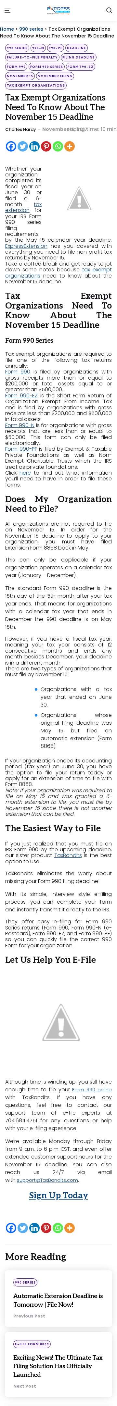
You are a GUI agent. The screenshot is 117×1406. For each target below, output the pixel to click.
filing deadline (78, 57)
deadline (76, 48)
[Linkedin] (34, 146)
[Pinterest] (46, 146)
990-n (38, 48)
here (25, 473)
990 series (17, 48)
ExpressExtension (26, 246)
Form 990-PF (21, 449)
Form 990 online (91, 1089)
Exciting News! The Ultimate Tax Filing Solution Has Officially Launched (53, 1378)
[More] (69, 146)
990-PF (55, 48)
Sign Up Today (58, 1196)
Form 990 (17, 371)
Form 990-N (19, 425)
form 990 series (46, 66)
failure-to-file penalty (32, 57)
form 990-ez (81, 66)
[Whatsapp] (58, 146)
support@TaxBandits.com (50, 1180)
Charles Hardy (20, 129)
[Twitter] (23, 146)
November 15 (20, 76)
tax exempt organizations (36, 85)
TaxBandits (68, 855)
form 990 (16, 66)
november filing (55, 76)
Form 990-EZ (21, 395)
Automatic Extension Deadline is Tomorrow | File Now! (53, 1304)
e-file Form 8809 (32, 1352)
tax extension (23, 207)
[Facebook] (11, 146)
